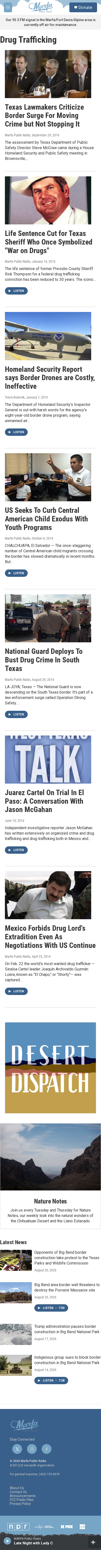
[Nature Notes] (50, 1157)
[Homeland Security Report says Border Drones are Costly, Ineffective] (48, 336)
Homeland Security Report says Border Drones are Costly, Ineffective (50, 378)
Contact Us (18, 1492)
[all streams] (94, 1542)
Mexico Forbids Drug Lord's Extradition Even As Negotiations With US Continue (50, 937)
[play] (7, 1540)
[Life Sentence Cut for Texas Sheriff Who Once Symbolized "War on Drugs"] (48, 200)
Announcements (23, 1496)
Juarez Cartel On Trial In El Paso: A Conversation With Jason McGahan (44, 801)
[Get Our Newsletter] (50, 1067)
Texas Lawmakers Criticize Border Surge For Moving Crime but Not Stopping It (44, 116)
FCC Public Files (22, 1500)
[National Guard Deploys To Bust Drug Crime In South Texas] (48, 618)
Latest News (13, 1242)
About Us (17, 1488)
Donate (85, 7)
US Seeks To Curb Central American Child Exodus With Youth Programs (46, 519)
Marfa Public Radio (17, 135)
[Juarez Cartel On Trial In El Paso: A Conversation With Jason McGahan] (48, 760)
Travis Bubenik (15, 397)
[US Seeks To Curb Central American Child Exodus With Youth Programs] (48, 477)
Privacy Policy (20, 1504)
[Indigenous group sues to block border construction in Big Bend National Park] (16, 1365)
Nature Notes (50, 1201)
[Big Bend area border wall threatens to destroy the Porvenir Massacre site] (16, 1292)
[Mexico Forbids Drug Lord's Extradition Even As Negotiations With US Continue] (48, 895)
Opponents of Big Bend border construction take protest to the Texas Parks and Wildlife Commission (66, 1258)
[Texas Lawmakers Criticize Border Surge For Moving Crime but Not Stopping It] (48, 74)
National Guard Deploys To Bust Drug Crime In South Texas (44, 660)
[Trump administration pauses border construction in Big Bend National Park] (16, 1334)
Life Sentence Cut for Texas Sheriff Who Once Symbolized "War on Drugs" (48, 242)
